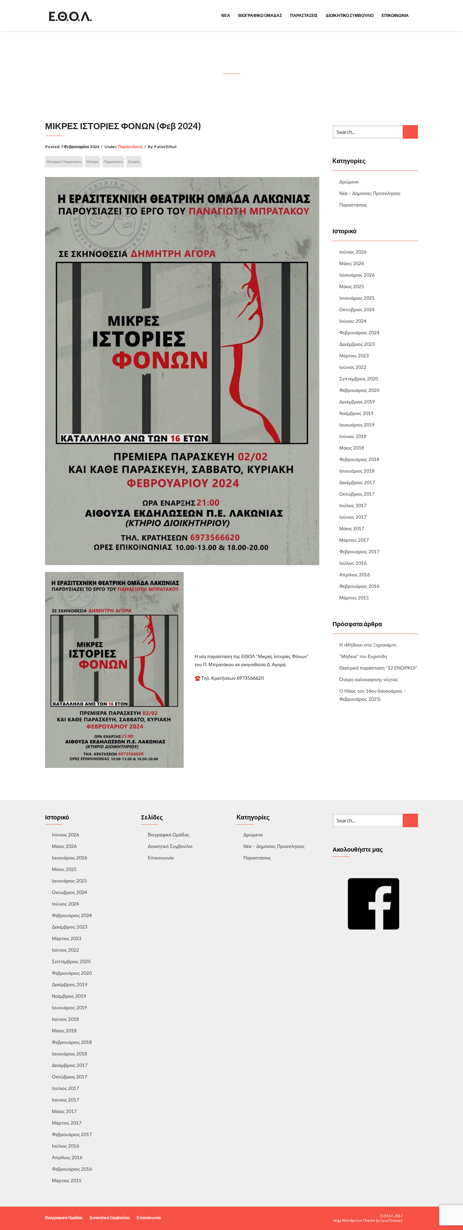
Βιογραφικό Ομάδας (260, 15)
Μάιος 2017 (351, 528)
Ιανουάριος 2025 (357, 298)
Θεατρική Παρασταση (64, 161)
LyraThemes (392, 1220)
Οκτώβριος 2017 (357, 494)
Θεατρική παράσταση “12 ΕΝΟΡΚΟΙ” (378, 668)
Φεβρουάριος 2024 (359, 332)
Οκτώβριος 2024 (357, 309)
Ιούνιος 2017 (352, 517)
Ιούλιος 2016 (352, 563)
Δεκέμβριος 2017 (357, 482)
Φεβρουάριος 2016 (359, 586)
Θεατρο (92, 161)
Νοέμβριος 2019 (356, 413)
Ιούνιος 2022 (352, 367)
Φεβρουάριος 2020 (359, 390)
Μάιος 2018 (351, 448)
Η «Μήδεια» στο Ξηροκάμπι (367, 645)
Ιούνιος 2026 (352, 252)
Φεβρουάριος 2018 (359, 459)
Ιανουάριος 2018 (357, 471)
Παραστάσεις (304, 15)
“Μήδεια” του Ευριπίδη (363, 656)
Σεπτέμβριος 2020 (358, 378)
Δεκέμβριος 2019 (357, 401)
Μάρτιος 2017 (354, 540)
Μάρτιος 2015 (354, 597)
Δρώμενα (349, 181)
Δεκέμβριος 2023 (357, 344)
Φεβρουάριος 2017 (359, 551)
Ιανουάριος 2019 (357, 425)
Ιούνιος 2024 (352, 321)
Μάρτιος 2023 (354, 355)
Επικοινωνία (395, 15)
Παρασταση (113, 161)
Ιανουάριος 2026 (357, 275)
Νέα (225, 15)
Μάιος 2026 (351, 263)
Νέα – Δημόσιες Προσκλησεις (370, 193)
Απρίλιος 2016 (354, 574)
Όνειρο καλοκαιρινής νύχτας (368, 679)
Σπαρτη (134, 161)
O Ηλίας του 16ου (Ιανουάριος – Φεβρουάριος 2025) (372, 695)
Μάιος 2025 (351, 286)
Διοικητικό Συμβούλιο (350, 15)
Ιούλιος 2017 (352, 505)
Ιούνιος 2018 (352, 436)
